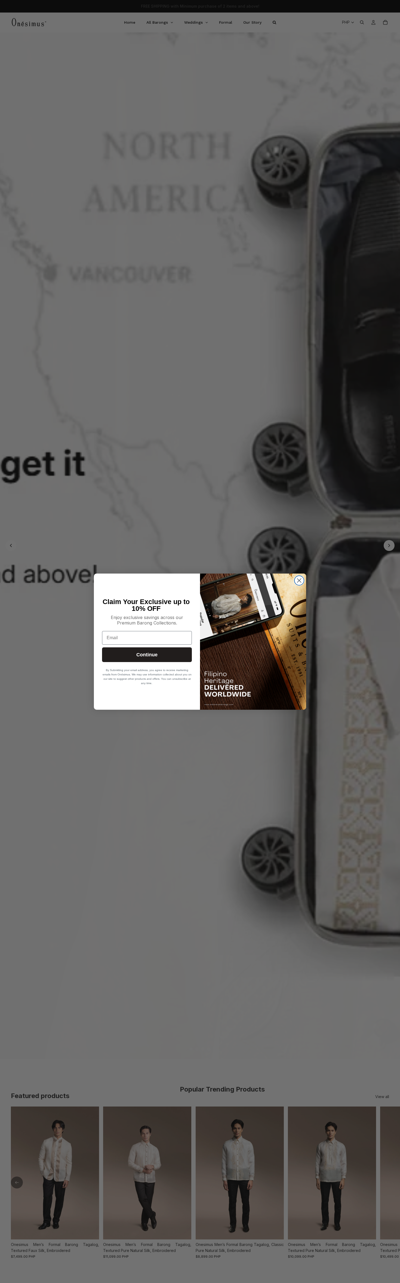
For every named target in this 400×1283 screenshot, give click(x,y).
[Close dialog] (299, 580)
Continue (147, 654)
